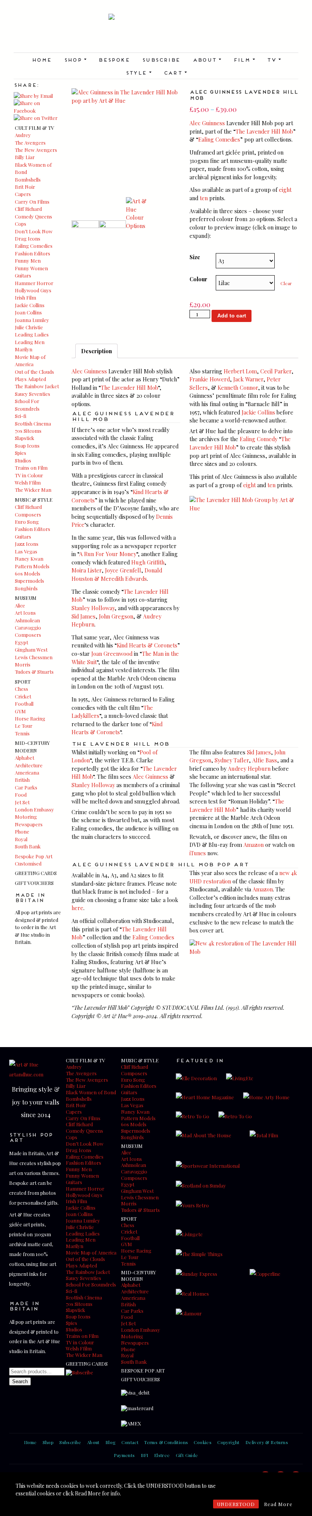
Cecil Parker (275, 371)
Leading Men (30, 342)
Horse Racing (30, 718)
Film (244, 59)
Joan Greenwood (111, 653)
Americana (27, 772)
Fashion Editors (32, 253)
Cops (20, 223)
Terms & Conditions (166, 1442)
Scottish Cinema (33, 423)
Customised (28, 863)
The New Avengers (36, 150)
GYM (20, 711)
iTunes (197, 853)
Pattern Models (32, 566)
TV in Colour (29, 475)
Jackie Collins (30, 305)
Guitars (23, 275)
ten (204, 198)
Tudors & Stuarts (34, 671)
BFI (144, 1455)
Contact (129, 1442)
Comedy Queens (33, 216)
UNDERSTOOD (236, 1504)
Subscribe (161, 59)
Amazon (254, 844)
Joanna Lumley (32, 320)
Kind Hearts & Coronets (147, 645)
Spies (20, 453)
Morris (22, 664)
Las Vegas (26, 551)
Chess (21, 688)
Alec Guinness (207, 123)
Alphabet (24, 757)
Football (24, 703)
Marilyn (23, 349)
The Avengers (30, 142)
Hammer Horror (34, 283)
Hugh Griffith (147, 562)
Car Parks (26, 787)
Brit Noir (25, 186)
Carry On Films (32, 201)
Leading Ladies (32, 334)
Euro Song (27, 521)
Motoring (26, 816)
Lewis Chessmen (34, 657)
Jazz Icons (26, 543)
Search (20, 1381)
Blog (110, 1442)
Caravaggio (28, 627)
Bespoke (114, 59)
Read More (278, 1504)
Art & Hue (156, 33)
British (22, 779)
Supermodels (29, 580)
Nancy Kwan (29, 558)
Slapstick (24, 438)
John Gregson (116, 616)
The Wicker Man (33, 489)
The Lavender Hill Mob (264, 131)
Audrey (23, 135)
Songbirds (26, 588)
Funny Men (28, 260)
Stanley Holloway (93, 608)
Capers (23, 194)
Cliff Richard (28, 209)
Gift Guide (187, 1455)
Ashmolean (27, 620)
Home (42, 59)
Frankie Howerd (209, 379)
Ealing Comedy (258, 439)
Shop (75, 59)
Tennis (22, 733)
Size (194, 257)
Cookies (203, 1442)
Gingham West (31, 649)
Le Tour (23, 725)
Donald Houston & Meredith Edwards (117, 574)
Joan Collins (28, 312)
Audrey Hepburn (249, 768)
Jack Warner (248, 379)
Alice (20, 605)
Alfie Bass (264, 760)
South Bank (28, 846)
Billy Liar (25, 157)
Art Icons (25, 612)
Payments (124, 1455)
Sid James (84, 616)
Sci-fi (20, 416)
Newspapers (29, 824)
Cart (175, 72)
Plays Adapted (30, 379)
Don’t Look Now (34, 231)
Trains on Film (31, 467)
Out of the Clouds (34, 371)
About (207, 59)
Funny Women (31, 268)
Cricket (23, 696)
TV (273, 59)
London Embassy (34, 809)
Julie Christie (29, 327)
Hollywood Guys (33, 290)
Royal (21, 839)
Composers (28, 514)
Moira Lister (87, 570)
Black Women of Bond (91, 1092)
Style (138, 72)
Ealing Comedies (34, 245)
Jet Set (22, 802)
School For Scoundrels (91, 1284)
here (77, 908)
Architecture (29, 765)
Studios (23, 460)
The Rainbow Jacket (37, 386)
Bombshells (28, 179)
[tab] (96, 351)
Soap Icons (27, 445)
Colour (198, 279)
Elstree (162, 1455)
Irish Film (25, 297)
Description (96, 351)
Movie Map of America (91, 1252)
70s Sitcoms (28, 430)
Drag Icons (27, 238)
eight (285, 189)
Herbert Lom (240, 371)
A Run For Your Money (107, 554)
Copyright (228, 1442)
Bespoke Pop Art (34, 856)
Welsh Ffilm (28, 482)
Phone (22, 831)
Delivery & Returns (266, 1442)
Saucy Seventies (32, 394)
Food (21, 794)
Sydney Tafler (232, 760)
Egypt (21, 642)
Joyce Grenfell (123, 570)
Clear (286, 283)
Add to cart (231, 315)
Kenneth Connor (238, 387)
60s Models (27, 573)
